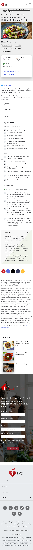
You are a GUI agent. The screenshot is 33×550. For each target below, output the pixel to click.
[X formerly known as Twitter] (16, 508)
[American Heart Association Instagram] (10, 508)
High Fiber (18, 45)
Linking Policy (23, 526)
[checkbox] (5, 130)
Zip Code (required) (7, 433)
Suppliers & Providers (9, 530)
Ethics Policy (28, 524)
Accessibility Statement (8, 524)
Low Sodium (20, 14)
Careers (5, 522)
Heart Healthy (8, 14)
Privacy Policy (10, 442)
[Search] (27, 4)
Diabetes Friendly (7, 45)
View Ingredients (9, 74)
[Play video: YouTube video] (4, 36)
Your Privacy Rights (16, 534)
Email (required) (6, 426)
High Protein (6, 48)
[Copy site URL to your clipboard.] (18, 271)
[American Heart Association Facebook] (5, 508)
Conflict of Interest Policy (12, 526)
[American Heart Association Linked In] (14, 513)
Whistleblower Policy (9, 528)
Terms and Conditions (18, 440)
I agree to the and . (13, 441)
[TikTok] (22, 508)
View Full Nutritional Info (11, 71)
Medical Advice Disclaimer (22, 522)
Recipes (5, 10)
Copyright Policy (19, 524)
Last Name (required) (7, 418)
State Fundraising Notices (22, 530)
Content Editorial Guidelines (22, 528)
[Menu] (30, 4)
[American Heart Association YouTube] (27, 508)
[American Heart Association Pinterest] (19, 513)
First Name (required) (7, 411)
